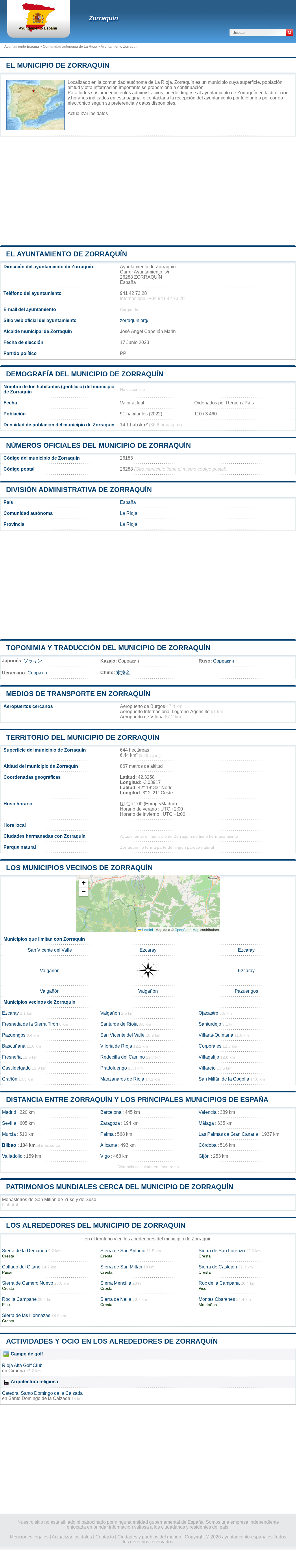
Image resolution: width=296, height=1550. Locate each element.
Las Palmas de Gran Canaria (228, 1134)
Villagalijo (209, 1057)
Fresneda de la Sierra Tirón (30, 1024)
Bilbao (9, 1145)
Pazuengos (246, 991)
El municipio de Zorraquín (57, 65)
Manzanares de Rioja (122, 1079)
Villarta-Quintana (216, 1035)
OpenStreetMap (187, 929)
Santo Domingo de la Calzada (39, 1398)
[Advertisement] (148, 190)
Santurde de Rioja (119, 1024)
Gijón (204, 1156)
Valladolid (12, 1156)
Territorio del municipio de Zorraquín (82, 737)
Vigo (105, 1156)
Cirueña (16, 1370)
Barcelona (110, 1112)
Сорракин (223, 661)
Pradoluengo (113, 1068)
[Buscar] (289, 32)
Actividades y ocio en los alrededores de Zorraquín (112, 1341)
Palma (107, 1134)
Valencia (208, 1112)
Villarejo (207, 1068)
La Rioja (128, 513)
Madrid (9, 1112)
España (128, 502)
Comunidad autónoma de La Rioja (70, 47)
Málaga (206, 1123)
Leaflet (147, 929)
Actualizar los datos (88, 113)
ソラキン (33, 660)
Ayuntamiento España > (23, 47)
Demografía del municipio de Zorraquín (84, 374)
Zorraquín (103, 18)
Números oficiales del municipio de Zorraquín (98, 445)
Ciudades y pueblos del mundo (149, 1536)
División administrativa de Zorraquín (79, 489)
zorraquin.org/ (134, 320)
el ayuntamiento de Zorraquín (66, 254)
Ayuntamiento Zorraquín (119, 47)
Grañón (9, 1079)
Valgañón (50, 970)
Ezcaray (148, 950)
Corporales (210, 1046)
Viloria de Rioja (116, 1046)
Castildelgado (16, 1068)
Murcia (9, 1134)
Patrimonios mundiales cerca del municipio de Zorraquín (119, 1187)
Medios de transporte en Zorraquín (78, 694)
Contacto (104, 1536)
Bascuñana (13, 1046)
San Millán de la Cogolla (224, 1079)
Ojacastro (208, 1013)
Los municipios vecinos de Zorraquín (79, 868)
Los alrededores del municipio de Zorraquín (95, 1225)
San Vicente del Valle (50, 950)
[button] (83, 882)
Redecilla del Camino (122, 1057)
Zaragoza (110, 1123)
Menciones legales (29, 1536)
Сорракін (37, 672)
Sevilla (9, 1123)
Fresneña (12, 1057)
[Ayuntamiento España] (38, 30)
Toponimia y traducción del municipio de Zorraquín (108, 648)
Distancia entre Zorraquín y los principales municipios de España (137, 1099)
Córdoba (208, 1145)
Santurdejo (210, 1024)
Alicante (108, 1145)
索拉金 (123, 672)
